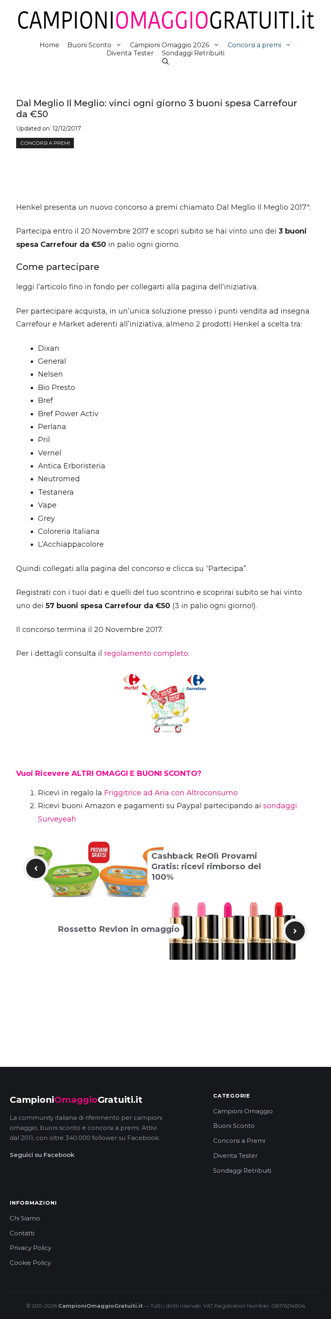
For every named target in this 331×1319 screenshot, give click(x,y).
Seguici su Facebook (42, 1155)
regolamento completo (146, 653)
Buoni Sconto (89, 45)
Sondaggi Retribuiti (193, 53)
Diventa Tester (130, 53)
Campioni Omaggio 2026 (169, 45)
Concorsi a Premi (239, 1140)
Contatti (22, 1233)
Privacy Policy (30, 1248)
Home (49, 45)
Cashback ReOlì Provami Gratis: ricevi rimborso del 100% (206, 866)
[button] (165, 61)
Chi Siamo (25, 1218)
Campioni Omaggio (243, 1111)
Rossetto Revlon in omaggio (119, 929)
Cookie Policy (30, 1262)
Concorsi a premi (254, 45)
